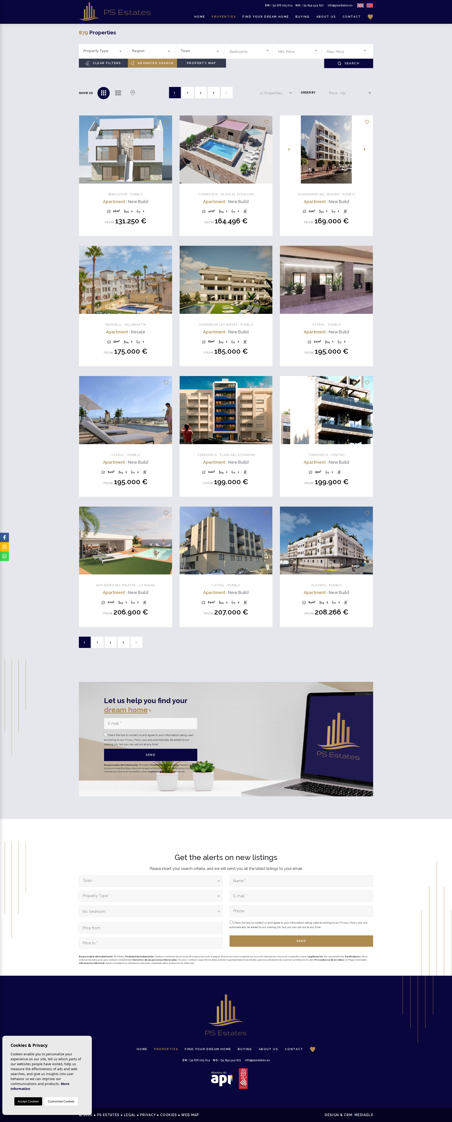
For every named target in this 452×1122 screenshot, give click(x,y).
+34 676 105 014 (279, 5)
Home (199, 16)
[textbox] (103, 51)
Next (166, 149)
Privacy (148, 1115)
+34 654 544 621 (309, 5)
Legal (130, 1115)
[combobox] (102, 51)
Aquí (192, 963)
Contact (352, 16)
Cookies (168, 1115)
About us (326, 16)
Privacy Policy (133, 739)
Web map (190, 1115)
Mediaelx (364, 1115)
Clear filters (106, 63)
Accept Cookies (28, 1101)
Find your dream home (265, 16)
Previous (85, 149)
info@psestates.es (340, 5)
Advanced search (155, 63)
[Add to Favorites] (166, 121)
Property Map (201, 63)
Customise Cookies (61, 1101)
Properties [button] (224, 16)
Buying (302, 16)
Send (151, 755)
